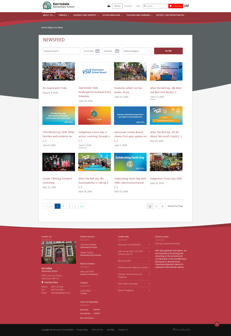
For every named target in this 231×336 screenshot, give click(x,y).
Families (63, 15)
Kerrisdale (61, 4)
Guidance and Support (85, 15)
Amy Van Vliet (87, 271)
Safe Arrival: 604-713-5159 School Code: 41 (130, 252)
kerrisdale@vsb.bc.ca (60, 292)
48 (162, 206)
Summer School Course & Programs (130, 275)
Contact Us (123, 329)
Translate (127, 6)
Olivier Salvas (87, 252)
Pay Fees (117, 6)
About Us (48, 15)
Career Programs (126, 290)
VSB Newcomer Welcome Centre (133, 267)
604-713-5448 (57, 289)
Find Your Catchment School (167, 243)
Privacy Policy (82, 329)
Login (138, 6)
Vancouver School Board (129, 244)
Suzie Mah (85, 290)
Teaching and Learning (138, 15)
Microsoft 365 (124, 260)
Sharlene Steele (88, 244)
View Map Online (51, 282)
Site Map (110, 329)
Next (82, 206)
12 (150, 206)
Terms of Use (97, 329)
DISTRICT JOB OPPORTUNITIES (170, 15)
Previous (49, 206)
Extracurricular (111, 15)
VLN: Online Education (128, 283)
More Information (86, 318)
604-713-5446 (57, 286)
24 (156, 206)
